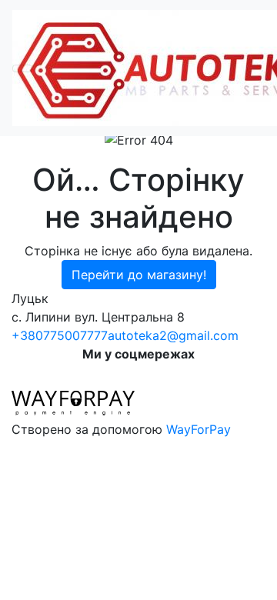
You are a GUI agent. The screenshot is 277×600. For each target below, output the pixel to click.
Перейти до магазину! (139, 274)
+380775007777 (60, 335)
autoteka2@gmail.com (173, 335)
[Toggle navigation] (22, 68)
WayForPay (198, 429)
